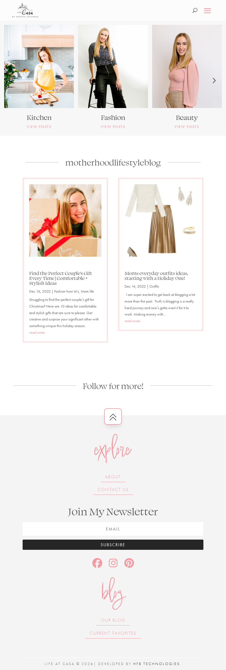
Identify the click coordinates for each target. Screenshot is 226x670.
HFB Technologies (156, 663)
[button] (12, 80)
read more (37, 332)
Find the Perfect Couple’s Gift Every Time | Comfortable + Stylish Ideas (60, 278)
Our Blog (113, 620)
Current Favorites (113, 633)
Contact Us (113, 489)
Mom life (87, 291)
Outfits (154, 286)
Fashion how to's (66, 291)
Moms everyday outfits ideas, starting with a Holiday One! (156, 275)
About (113, 477)
